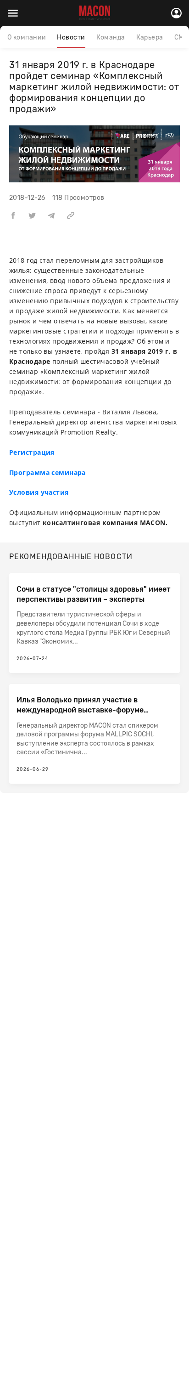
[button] (13, 215)
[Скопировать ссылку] (70, 215)
